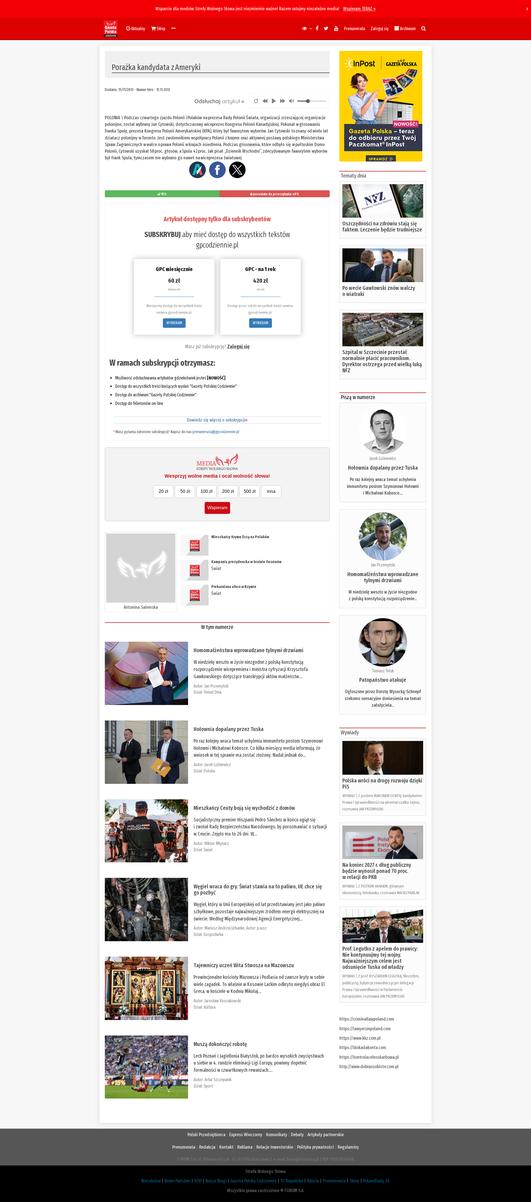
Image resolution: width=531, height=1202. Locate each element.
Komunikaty (276, 1135)
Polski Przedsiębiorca (206, 1135)
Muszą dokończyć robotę (220, 1044)
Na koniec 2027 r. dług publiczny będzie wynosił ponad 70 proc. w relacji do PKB (376, 871)
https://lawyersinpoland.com (365, 1029)
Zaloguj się (380, 28)
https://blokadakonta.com (362, 1047)
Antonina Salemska (141, 607)
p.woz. (262, 928)
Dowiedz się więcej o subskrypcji (217, 420)
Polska (209, 771)
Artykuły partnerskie (326, 1135)
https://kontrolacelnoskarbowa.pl (369, 1057)
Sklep (354, 1181)
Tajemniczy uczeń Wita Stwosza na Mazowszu (244, 965)
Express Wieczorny (245, 1135)
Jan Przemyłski (216, 686)
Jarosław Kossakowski (222, 1000)
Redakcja (207, 1147)
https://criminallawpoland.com (366, 1019)
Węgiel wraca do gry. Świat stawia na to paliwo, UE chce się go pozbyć (258, 889)
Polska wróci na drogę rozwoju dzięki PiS (382, 783)
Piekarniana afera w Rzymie (233, 586)
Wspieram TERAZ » (359, 9)
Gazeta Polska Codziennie (253, 1181)
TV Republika (291, 1181)
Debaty (297, 1135)
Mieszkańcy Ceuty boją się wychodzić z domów (244, 808)
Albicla (313, 1181)
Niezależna (151, 1181)
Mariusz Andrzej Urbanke (224, 928)
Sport (208, 1086)
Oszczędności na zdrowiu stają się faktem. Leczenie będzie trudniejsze (382, 226)
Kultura (209, 1007)
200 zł (228, 491)
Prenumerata (354, 28)
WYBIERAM (174, 323)
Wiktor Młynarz (216, 843)
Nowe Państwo (177, 1181)
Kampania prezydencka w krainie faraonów (246, 562)
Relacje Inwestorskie (274, 1147)
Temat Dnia (213, 692)
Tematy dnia (353, 175)
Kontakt (226, 1147)
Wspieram (217, 507)
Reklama (245, 1147)
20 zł (163, 491)
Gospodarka (213, 934)
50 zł (185, 491)
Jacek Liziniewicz (217, 764)
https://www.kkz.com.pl (360, 1038)
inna (271, 491)
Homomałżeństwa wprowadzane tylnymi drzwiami (248, 650)
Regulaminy (348, 1147)
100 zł (206, 491)
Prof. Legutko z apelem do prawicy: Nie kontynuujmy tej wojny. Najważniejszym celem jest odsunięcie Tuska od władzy (380, 957)
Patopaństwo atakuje (382, 680)
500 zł (250, 491)
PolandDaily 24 (376, 1181)
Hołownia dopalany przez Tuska (229, 729)
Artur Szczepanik (217, 1079)
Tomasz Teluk (383, 670)
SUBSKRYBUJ (162, 234)
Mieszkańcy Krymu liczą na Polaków (240, 537)
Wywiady (350, 732)
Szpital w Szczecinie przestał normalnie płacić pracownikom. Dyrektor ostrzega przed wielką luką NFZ (382, 361)
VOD (198, 1181)
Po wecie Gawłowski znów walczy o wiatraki (378, 291)
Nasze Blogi (216, 1181)
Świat (216, 568)
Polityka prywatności (315, 1147)
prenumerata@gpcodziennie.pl (215, 432)
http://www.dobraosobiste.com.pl (369, 1067)
